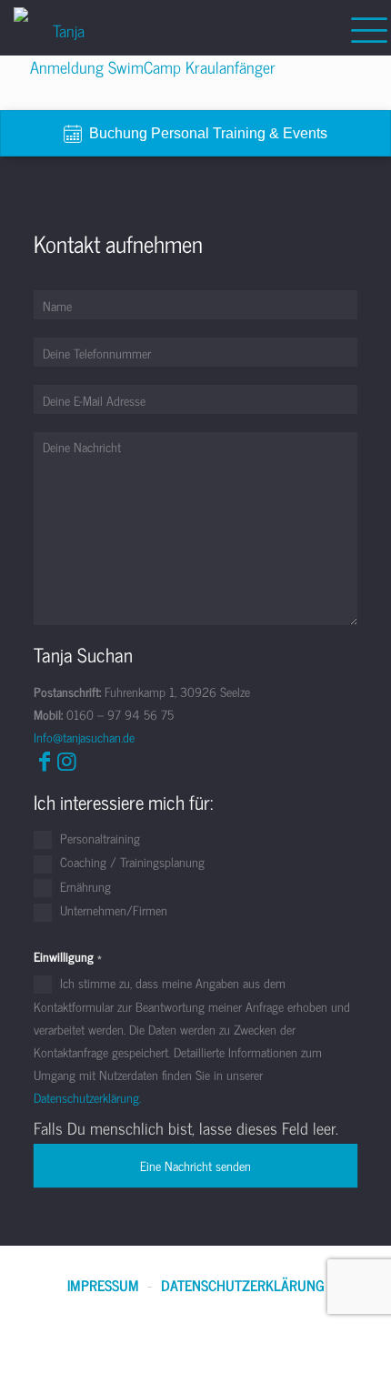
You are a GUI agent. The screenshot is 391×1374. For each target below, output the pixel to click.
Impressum (103, 1285)
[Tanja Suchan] (61, 27)
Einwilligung (68, 955)
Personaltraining (98, 839)
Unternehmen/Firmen (111, 911)
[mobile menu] (366, 27)
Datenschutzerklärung (243, 1285)
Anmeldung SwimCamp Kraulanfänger (153, 66)
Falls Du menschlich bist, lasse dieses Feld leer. (186, 1127)
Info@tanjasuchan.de (84, 736)
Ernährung (83, 887)
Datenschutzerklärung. (87, 1096)
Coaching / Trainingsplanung (130, 863)
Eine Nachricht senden (195, 1165)
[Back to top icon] (354, 1337)
